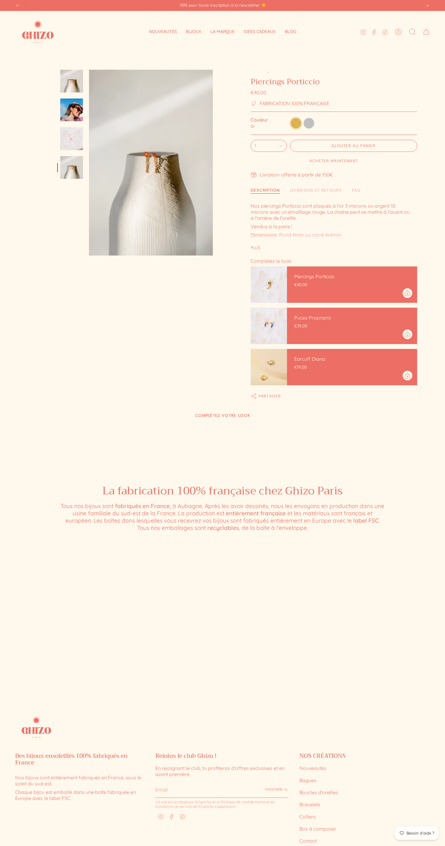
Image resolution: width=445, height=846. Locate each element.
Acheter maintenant (333, 161)
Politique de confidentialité (242, 802)
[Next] (427, 5)
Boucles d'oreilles (318, 792)
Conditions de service (173, 806)
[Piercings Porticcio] (269, 284)
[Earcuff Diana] (269, 367)
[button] (193, 31)
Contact (308, 841)
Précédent (89, 163)
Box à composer (317, 829)
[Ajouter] (407, 293)
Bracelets (309, 804)
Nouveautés (312, 768)
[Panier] (426, 32)
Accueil (257, 72)
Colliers (307, 817)
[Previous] (18, 5)
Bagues (307, 780)
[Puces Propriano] (269, 326)
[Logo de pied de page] (36, 727)
